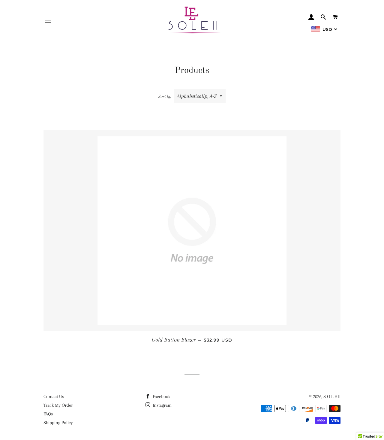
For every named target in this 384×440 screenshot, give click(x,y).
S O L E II (331, 396)
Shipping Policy (58, 422)
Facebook (161, 396)
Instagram (162, 405)
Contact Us (54, 396)
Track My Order (58, 405)
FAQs (48, 414)
